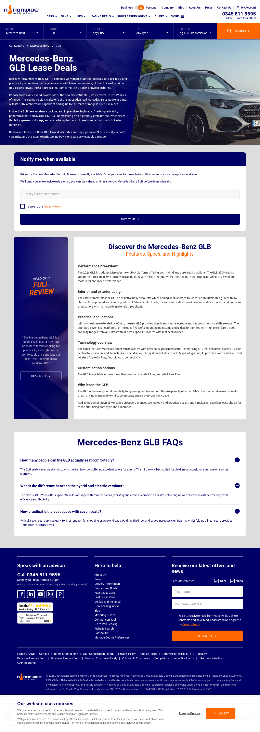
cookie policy (142, 722)
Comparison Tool (105, 619)
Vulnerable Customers (136, 658)
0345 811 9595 (239, 14)
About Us (100, 574)
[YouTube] (40, 594)
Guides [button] (160, 16)
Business (127, 7)
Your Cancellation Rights (98, 653)
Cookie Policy (148, 653)
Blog (97, 610)
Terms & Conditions (66, 653)
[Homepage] (21, 9)
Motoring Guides (104, 615)
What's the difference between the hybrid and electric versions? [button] (72, 486)
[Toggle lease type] (139, 7)
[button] (21, 31)
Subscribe (205, 635)
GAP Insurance (26, 662)
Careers (44, 653)
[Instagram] (50, 594)
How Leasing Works (106, 606)
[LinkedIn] (31, 594)
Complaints (161, 658)
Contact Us (101, 633)
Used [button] (79, 16)
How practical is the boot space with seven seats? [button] (60, 511)
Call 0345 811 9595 (39, 575)
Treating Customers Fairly (101, 658)
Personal (151, 7)
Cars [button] (50, 16)
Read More (39, 375)
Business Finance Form (65, 658)
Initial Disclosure (183, 658)
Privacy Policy (191, 624)
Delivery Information (107, 583)
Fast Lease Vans (104, 597)
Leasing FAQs (26, 653)
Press (98, 579)
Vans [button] (64, 16)
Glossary (201, 653)
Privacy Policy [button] (52, 206)
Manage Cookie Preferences (112, 637)
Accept (223, 713)
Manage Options (189, 713)
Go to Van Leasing (106, 624)
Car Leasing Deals (105, 588)
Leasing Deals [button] (100, 16)
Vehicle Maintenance (107, 601)
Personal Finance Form (31, 658)
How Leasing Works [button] (132, 16)
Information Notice (210, 658)
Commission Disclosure (176, 653)
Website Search (104, 628)
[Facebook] (21, 594)
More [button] (175, 16)
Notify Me (128, 219)
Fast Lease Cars (104, 592)
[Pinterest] (60, 594)
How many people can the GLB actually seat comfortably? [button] (67, 460)
